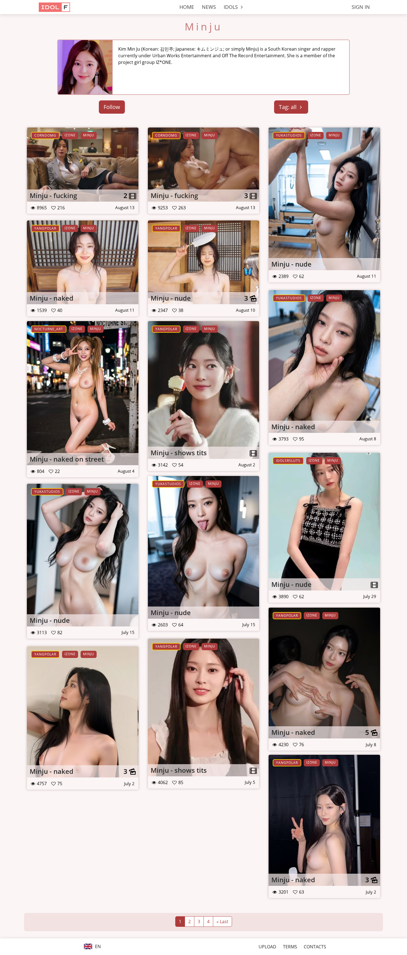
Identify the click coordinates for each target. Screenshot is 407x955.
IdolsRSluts (288, 460)
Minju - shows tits (179, 452)
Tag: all (288, 107)
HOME (186, 7)
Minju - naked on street (67, 459)
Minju (204, 26)
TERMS (290, 947)
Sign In (361, 7)
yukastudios (289, 135)
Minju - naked (51, 298)
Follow (112, 107)
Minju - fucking (53, 195)
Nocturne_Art (48, 329)
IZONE (70, 135)
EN (97, 946)
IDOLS (231, 7)
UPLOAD (267, 947)
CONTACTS (315, 947)
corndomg (45, 135)
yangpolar (45, 228)
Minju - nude (291, 264)
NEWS (209, 7)
